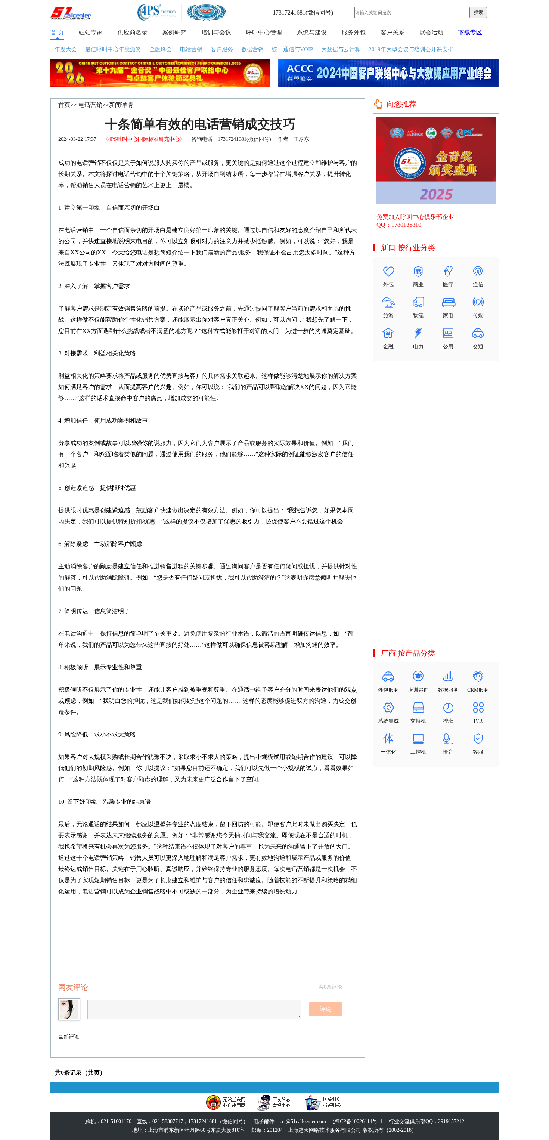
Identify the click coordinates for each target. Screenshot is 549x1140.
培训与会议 (216, 32)
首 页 (57, 32)
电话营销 (90, 105)
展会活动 (431, 32)
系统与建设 (312, 32)
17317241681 (289, 12)
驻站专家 (91, 32)
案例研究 (174, 32)
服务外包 (354, 32)
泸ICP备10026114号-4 (357, 1121)
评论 (326, 1009)
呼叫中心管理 (264, 32)
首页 (64, 105)
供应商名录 (133, 32)
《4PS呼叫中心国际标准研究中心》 (144, 139)
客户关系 (392, 32)
